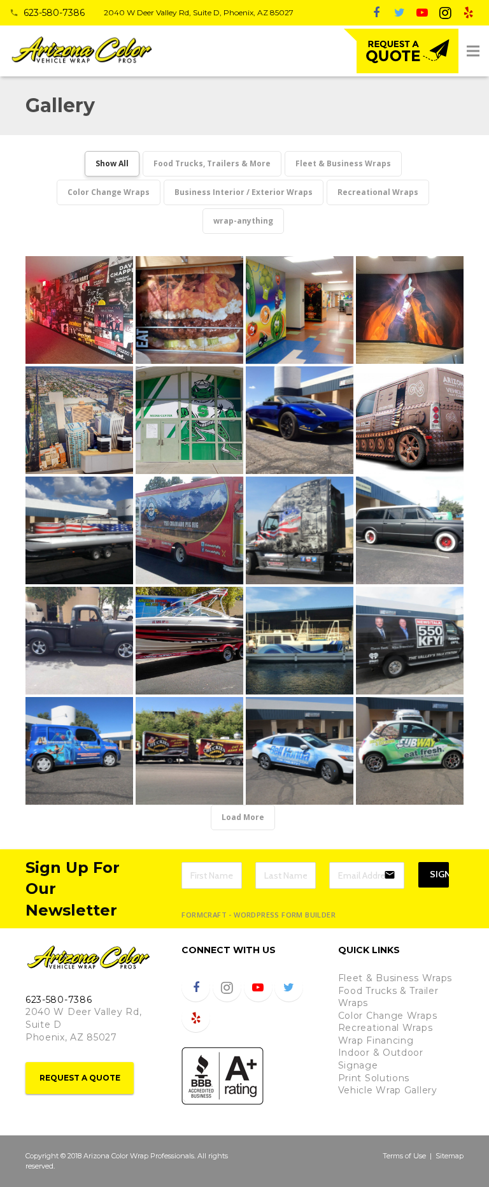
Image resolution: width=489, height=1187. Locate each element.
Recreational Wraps (385, 1027)
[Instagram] (445, 12)
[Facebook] (376, 12)
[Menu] (473, 51)
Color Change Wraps (387, 1015)
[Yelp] (468, 12)
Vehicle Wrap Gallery (387, 1090)
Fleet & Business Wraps (395, 978)
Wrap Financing (376, 1040)
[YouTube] (422, 12)
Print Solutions (374, 1078)
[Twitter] (399, 12)
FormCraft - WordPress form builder (258, 914)
